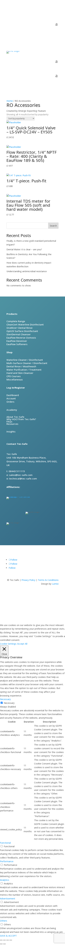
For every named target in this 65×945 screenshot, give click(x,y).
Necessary (9, 702)
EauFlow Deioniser (16, 340)
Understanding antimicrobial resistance (26, 271)
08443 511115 (43, 14)
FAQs (9, 421)
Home (9, 100)
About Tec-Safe (15, 416)
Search (53, 225)
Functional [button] (5, 842)
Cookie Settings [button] (8, 643)
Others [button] (3, 920)
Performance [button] (6, 861)
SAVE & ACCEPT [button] (8, 935)
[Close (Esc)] (10, 940)
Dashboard (12, 395)
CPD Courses (13, 376)
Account (11, 398)
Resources (12, 423)
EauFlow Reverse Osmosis (21, 337)
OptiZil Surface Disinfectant (22, 331)
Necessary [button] (5, 699)
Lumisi (55, 583)
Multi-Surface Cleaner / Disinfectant (26, 363)
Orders (10, 401)
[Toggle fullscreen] (4, 940)
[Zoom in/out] (1, 940)
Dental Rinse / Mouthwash (21, 366)
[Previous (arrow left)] (1, 943)
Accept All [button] (22, 643)
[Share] (7, 940)
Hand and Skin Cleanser (19, 372)
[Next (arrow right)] (4, 943)
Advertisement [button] (7, 898)
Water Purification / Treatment (23, 369)
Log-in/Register (15, 387)
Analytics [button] (4, 879)
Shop (9, 352)
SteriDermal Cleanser (18, 334)
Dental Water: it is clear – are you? (24, 249)
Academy (11, 409)
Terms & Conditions (48, 579)
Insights (10, 431)
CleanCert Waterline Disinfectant (25, 324)
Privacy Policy (28, 579)
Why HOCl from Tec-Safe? (21, 419)
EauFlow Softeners (16, 344)
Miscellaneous (14, 379)
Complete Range (15, 321)
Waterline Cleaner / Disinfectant (24, 359)
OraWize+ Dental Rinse (19, 327)
